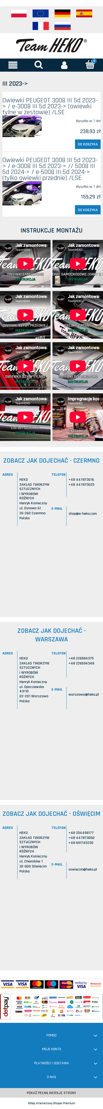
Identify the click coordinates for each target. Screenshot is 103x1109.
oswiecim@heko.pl (83, 869)
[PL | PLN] (19, 14)
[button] (13, 65)
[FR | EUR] (41, 26)
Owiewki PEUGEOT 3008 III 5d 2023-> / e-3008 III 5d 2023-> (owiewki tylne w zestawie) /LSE (49, 106)
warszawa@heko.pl (84, 694)
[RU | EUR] (62, 26)
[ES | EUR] (84, 14)
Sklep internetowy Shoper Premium (51, 1103)
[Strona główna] (51, 44)
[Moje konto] (64, 65)
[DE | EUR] (62, 14)
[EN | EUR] (41, 14)
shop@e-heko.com (83, 513)
